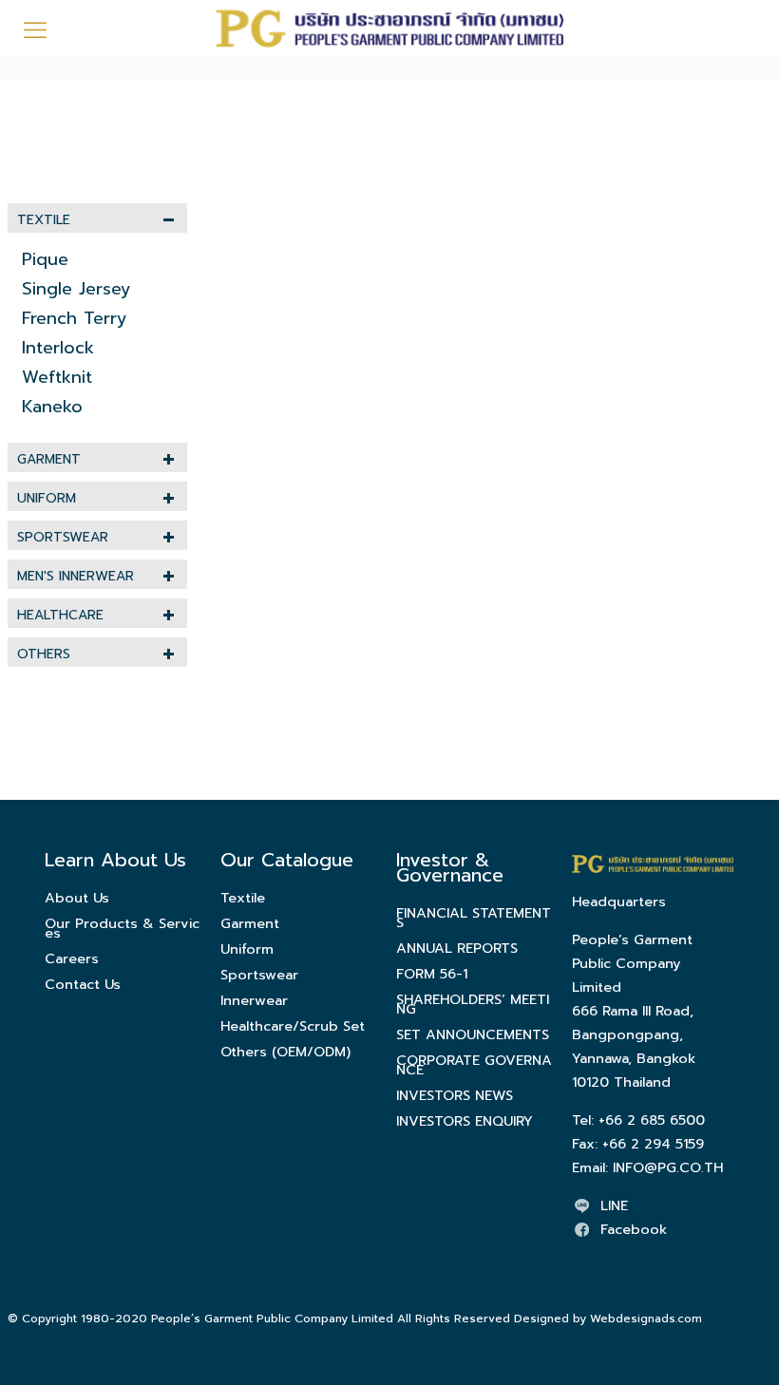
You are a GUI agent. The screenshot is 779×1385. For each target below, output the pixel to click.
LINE (614, 1205)
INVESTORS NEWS (454, 1095)
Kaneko (52, 406)
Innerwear (254, 1000)
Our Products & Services (122, 928)
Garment (49, 459)
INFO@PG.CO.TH (668, 1167)
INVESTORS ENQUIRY (464, 1121)
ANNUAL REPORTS (457, 948)
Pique (45, 259)
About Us (77, 897)
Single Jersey (76, 288)
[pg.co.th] (389, 28)
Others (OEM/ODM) (285, 1051)
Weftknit (57, 377)
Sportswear (62, 537)
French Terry (74, 318)
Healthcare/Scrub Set (292, 1026)
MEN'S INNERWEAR (75, 576)
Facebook (633, 1229)
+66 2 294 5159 (653, 1143)
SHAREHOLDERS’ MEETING (472, 1004)
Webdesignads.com (646, 1318)
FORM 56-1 (431, 973)
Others (43, 654)
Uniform (46, 498)
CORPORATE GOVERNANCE (474, 1064)
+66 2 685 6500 (651, 1120)
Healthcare (60, 615)
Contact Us (83, 984)
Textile (43, 220)
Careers (72, 958)
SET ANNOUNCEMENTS (472, 1034)
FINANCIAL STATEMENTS (473, 917)
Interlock (58, 347)
